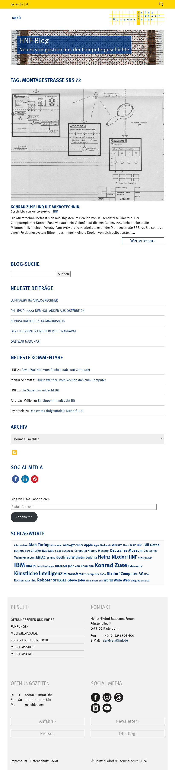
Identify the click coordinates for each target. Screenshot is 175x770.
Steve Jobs (76, 580)
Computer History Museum (91, 551)
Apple (88, 545)
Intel (39, 566)
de (12, 4)
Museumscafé (22, 654)
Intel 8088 (48, 566)
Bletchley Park (22, 551)
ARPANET (116, 545)
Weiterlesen (141, 241)
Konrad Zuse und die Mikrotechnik (45, 207)
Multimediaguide (24, 633)
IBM (19, 565)
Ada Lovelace (21, 545)
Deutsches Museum (126, 550)
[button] (15, 479)
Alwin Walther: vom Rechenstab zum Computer (56, 369)
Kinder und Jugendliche (30, 640)
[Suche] (161, 4)
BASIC (133, 545)
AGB (55, 761)
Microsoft (71, 574)
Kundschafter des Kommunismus (38, 321)
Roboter (44, 580)
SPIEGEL (60, 580)
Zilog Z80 (135, 580)
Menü (16, 18)
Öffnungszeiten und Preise (32, 619)
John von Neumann (81, 566)
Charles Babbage (42, 551)
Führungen (20, 626)
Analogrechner (73, 545)
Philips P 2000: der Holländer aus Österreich (48, 310)
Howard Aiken (145, 557)
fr (22, 4)
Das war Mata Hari (25, 341)
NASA (103, 574)
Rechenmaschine (25, 580)
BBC (140, 545)
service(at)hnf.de (115, 640)
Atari (125, 545)
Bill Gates (151, 544)
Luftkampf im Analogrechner (34, 300)
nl (26, 4)
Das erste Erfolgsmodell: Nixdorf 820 (56, 411)
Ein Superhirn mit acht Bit (40, 390)
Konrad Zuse (111, 565)
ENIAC (41, 557)
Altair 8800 (56, 545)
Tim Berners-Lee (94, 580)
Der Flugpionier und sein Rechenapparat (43, 331)
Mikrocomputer (89, 574)
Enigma (51, 557)
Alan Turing (39, 544)
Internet (61, 566)
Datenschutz (39, 761)
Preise (46, 733)
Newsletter (126, 721)
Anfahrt (46, 721)
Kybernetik (135, 566)
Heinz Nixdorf (113, 556)
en (17, 4)
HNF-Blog (126, 733)
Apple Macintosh (102, 545)
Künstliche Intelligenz (38, 573)
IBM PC (31, 566)
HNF (55, 211)
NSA (146, 574)
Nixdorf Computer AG (125, 573)
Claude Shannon (64, 551)
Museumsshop (22, 647)
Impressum (19, 761)
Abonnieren (24, 517)
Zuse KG (145, 580)
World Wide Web (117, 580)
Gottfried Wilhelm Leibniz (76, 557)
